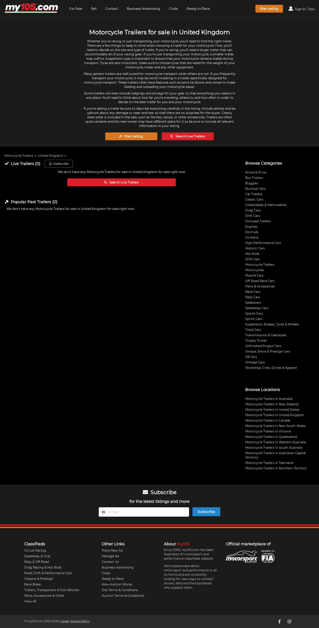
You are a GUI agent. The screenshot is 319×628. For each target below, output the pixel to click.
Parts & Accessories (260, 286)
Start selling (269, 9)
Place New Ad (112, 550)
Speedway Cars (256, 308)
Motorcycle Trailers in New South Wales (275, 426)
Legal (65, 621)
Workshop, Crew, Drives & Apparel (271, 368)
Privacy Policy (80, 621)
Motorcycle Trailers (18, 156)
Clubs (173, 9)
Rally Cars (252, 297)
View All (30, 601)
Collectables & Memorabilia (265, 205)
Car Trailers (253, 194)
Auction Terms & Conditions (123, 596)
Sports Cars (254, 313)
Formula (251, 232)
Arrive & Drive (255, 172)
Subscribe (60, 164)
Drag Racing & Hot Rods (42, 567)
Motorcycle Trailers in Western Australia (275, 442)
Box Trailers (254, 178)
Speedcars (253, 303)
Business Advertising (143, 9)
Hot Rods (252, 254)
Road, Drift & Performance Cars (48, 573)
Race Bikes (32, 584)
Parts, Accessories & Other (44, 596)
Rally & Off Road (36, 562)
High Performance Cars (263, 243)
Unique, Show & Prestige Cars (267, 351)
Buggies (251, 183)
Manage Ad (110, 556)
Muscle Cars (254, 275)
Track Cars (253, 330)
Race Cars (252, 292)
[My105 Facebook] (280, 621)
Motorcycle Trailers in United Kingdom (274, 415)
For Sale (75, 9)
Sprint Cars (253, 319)
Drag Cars (253, 210)
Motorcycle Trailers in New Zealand (271, 404)
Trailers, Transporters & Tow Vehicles (51, 590)
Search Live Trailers (190, 136)
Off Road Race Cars (260, 281)
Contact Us (110, 562)
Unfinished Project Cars (263, 346)
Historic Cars (255, 248)
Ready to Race (198, 9)
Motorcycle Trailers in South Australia (273, 448)
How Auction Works (117, 584)
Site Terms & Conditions (120, 590)
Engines (251, 227)
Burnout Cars (255, 189)
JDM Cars (252, 259)
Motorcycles (254, 270)
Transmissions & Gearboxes (265, 335)
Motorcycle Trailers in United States (272, 410)
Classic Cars (254, 199)
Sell (94, 9)
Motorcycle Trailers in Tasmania (269, 463)
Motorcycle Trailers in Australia (268, 399)
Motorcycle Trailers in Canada (267, 420)
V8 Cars (251, 357)
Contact (111, 9)
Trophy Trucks (256, 341)
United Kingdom (50, 156)
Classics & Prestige (38, 579)
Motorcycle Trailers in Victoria (268, 431)
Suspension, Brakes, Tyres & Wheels (272, 324)
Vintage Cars (255, 362)
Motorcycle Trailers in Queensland (271, 437)
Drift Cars (252, 216)
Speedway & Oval (37, 556)
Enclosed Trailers (258, 221)
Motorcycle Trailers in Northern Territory (276, 468)
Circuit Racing (35, 550)
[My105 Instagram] (290, 621)
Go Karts (251, 237)
